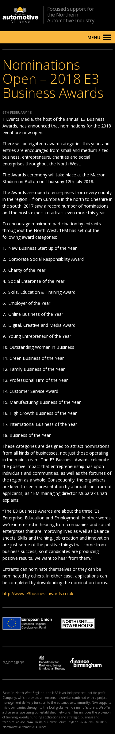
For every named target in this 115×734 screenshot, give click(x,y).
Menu (93, 37)
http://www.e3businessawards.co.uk (37, 593)
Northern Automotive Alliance (20, 15)
